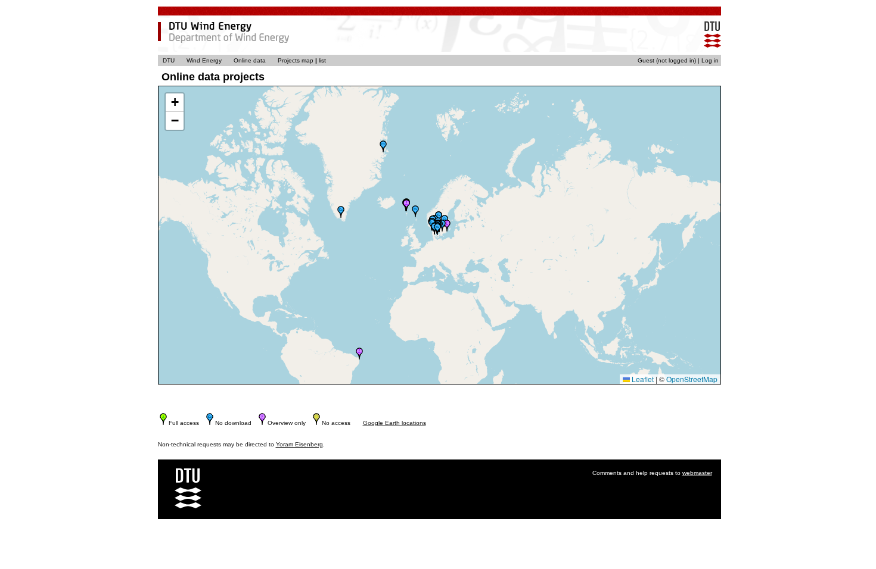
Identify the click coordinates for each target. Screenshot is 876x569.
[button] (340, 212)
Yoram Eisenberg (299, 444)
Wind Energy (204, 60)
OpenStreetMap (691, 379)
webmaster (697, 473)
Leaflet (642, 379)
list (322, 60)
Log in (710, 60)
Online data (250, 60)
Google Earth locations (394, 423)
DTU (169, 60)
